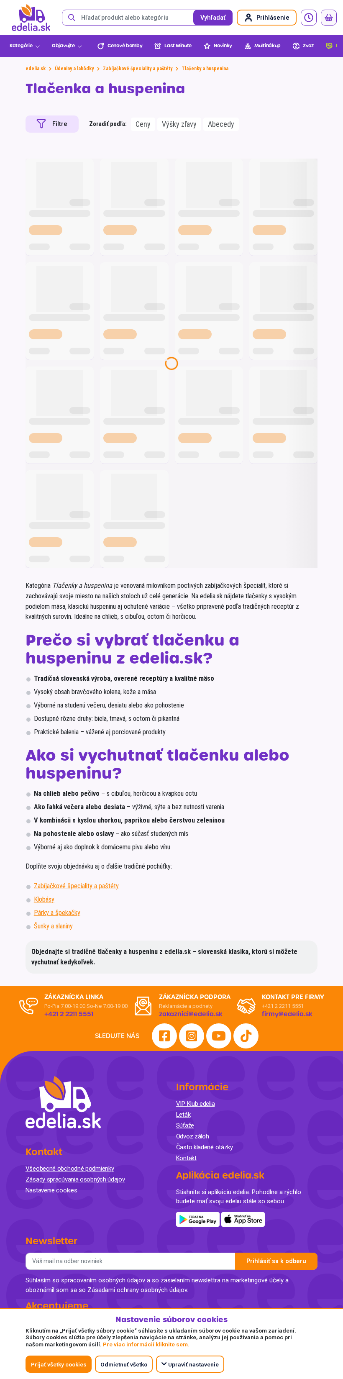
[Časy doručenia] (309, 18)
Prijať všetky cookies (59, 1364)
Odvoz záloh (192, 1136)
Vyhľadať (212, 17)
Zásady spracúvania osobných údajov (75, 1179)
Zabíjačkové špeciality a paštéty (137, 69)
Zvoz (308, 46)
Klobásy (44, 899)
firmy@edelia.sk (287, 1014)
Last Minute (178, 46)
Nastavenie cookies (51, 1190)
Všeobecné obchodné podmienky (70, 1168)
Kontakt (186, 1158)
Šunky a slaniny (53, 926)
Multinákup (267, 46)
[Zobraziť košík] (329, 18)
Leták (183, 1114)
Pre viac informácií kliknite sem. (146, 1344)
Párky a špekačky (57, 913)
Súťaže (185, 1125)
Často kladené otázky (204, 1147)
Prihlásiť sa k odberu (276, 1261)
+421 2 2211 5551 (283, 1006)
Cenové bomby (125, 46)
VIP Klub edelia (195, 1103)
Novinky (223, 46)
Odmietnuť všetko (123, 1364)
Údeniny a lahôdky (74, 69)
